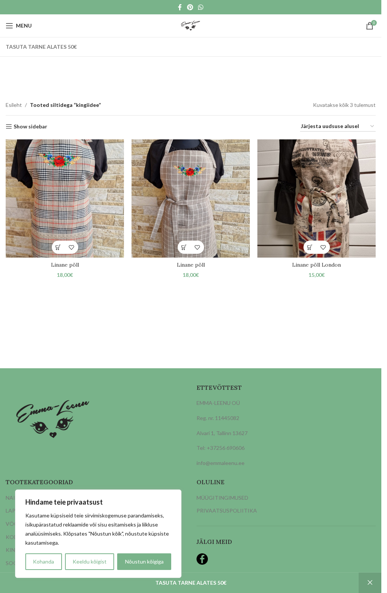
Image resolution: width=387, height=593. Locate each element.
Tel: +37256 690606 (221, 448)
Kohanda (43, 561)
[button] (58, 247)
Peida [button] (370, 583)
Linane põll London (316, 264)
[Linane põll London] (316, 198)
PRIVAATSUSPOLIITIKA (227, 510)
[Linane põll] (65, 198)
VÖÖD (14, 523)
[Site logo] (190, 25)
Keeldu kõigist (90, 561)
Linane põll (65, 264)
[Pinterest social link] (189, 7)
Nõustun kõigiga (144, 561)
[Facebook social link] (179, 7)
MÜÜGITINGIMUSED (222, 497)
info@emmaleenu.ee (221, 463)
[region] (98, 534)
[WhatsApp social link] (201, 7)
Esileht (14, 105)
